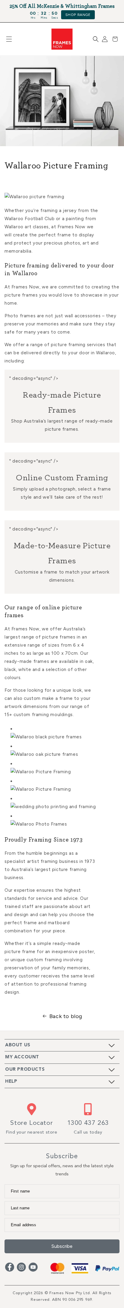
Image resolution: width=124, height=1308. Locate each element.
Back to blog (65, 1016)
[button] (9, 39)
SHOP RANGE (78, 15)
